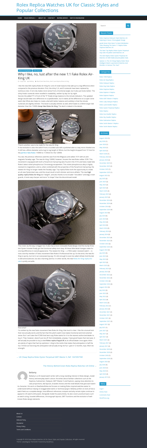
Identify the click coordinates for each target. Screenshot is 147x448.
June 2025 (103, 182)
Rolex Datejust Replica (107, 83)
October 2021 (104, 318)
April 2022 (103, 299)
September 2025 (105, 172)
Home (20, 18)
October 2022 (104, 281)
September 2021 (105, 321)
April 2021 (103, 337)
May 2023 (103, 259)
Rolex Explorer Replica (107, 95)
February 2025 (104, 194)
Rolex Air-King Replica (25, 70)
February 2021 (104, 343)
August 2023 (104, 250)
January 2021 (104, 346)
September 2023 (105, 247)
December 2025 (105, 163)
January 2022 (104, 309)
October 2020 (104, 355)
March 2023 (103, 265)
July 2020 (102, 365)
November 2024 (105, 203)
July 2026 (102, 141)
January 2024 (104, 234)
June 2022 (103, 293)
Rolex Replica (29, 18)
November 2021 (105, 315)
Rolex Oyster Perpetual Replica (109, 108)
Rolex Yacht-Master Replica (108, 126)
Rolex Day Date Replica (107, 86)
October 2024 (104, 206)
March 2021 (103, 340)
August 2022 (104, 287)
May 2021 (103, 334)
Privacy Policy (20, 426)
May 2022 (103, 296)
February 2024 (104, 231)
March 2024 (103, 228)
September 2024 (105, 209)
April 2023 (103, 262)
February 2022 (104, 306)
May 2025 (103, 185)
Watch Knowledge (77, 18)
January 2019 (104, 377)
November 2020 (105, 352)
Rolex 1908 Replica (106, 77)
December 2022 (105, 275)
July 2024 (102, 216)
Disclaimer (19, 423)
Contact (51, 18)
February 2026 (104, 157)
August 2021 (104, 324)
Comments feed (105, 395)
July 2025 (102, 178)
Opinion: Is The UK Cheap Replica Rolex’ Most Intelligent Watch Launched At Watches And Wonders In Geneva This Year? (114, 63)
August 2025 (104, 175)
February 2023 (104, 268)
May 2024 (103, 222)
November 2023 (105, 241)
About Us (42, 18)
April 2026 (103, 151)
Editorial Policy (21, 420)
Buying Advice (62, 18)
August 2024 (104, 213)
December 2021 (105, 312)
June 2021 (103, 330)
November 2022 (105, 278)
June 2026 (103, 144)
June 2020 (103, 368)
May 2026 (103, 147)
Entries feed (103, 392)
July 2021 (102, 327)
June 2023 (103, 256)
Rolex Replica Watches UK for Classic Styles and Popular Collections (67, 7)
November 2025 (105, 166)
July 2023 (102, 253)
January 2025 (104, 197)
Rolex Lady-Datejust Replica (109, 102)
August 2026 (104, 138)
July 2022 (102, 290)
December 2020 (105, 349)
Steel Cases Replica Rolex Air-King (59, 81)
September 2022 (105, 284)
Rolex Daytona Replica (107, 89)
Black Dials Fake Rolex (43, 81)
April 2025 (103, 188)
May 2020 (103, 371)
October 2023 (104, 244)
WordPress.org (104, 398)
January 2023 (104, 272)
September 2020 (105, 358)
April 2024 (103, 225)
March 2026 (103, 154)
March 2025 (103, 191)
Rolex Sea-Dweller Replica (108, 114)
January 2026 (104, 160)
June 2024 (103, 219)
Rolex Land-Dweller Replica (108, 105)
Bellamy (31, 81)
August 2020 (104, 362)
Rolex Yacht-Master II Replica (109, 123)
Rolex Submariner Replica (108, 120)
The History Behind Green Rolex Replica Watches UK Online (69, 366)
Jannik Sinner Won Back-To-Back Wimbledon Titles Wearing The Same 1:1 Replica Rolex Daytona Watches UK (114, 45)
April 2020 (103, 374)
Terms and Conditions (23, 429)
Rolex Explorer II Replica (107, 92)
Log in (102, 389)
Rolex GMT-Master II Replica (109, 98)
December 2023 (105, 237)
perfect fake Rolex (28, 153)
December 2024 (105, 200)
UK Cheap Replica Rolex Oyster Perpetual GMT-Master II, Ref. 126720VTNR (49, 357)
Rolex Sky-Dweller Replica (108, 117)
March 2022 (103, 303)
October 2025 (104, 169)
